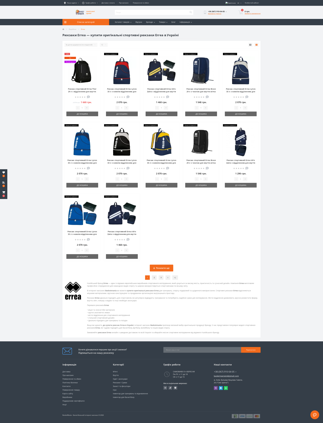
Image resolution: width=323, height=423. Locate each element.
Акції (64, 404)
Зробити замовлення (253, 13)
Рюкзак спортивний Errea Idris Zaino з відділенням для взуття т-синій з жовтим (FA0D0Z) (161, 91)
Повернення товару (71, 390)
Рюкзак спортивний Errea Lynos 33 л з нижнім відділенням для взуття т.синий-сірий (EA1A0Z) (241, 91)
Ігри (114, 390)
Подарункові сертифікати (73, 401)
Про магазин (124, 3)
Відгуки (139, 22)
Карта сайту (67, 393)
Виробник (72, 29)
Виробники (67, 397)
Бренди (149, 22)
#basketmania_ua (165, 388)
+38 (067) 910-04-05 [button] (224, 371)
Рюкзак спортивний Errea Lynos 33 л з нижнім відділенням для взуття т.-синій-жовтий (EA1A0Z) (161, 163)
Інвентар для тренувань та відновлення (130, 393)
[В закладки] (96, 54)
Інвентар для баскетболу (123, 397)
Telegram (221, 388)
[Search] (190, 12)
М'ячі (115, 371)
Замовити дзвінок (214, 13)
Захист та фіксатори (121, 386)
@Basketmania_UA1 (175, 388)
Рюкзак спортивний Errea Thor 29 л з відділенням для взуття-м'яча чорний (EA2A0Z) (82, 91)
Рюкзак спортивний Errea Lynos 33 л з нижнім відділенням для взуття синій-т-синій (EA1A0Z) (82, 234)
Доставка (66, 371)
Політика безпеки (70, 382)
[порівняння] (96, 58)
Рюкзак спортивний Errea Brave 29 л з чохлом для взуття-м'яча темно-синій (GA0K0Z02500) (201, 91)
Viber (216, 388)
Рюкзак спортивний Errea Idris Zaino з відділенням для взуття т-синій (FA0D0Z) (240, 163)
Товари (162, 22)
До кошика (82, 114)
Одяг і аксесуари (120, 379)
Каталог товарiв (122, 22)
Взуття (116, 375)
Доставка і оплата (108, 3)
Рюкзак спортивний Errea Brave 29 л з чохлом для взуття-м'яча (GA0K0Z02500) (201, 163)
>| (175, 277)
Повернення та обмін (141, 3)
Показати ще (162, 268)
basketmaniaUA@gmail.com (226, 376)
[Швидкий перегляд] (96, 62)
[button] (3, 194)
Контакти (66, 386)
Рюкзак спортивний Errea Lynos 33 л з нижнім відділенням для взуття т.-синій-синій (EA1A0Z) (82, 163)
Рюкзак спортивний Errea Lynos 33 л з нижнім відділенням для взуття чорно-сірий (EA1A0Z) (122, 163)
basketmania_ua (170, 388)
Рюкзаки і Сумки (120, 382)
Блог (173, 22)
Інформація (185, 22)
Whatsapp (226, 388)
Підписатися (250, 350)
